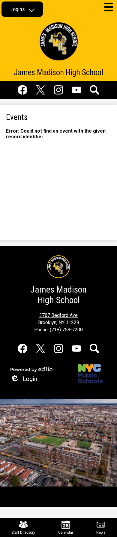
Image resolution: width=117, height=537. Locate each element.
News (101, 532)
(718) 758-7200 (66, 330)
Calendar (65, 532)
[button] (22, 9)
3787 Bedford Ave (58, 315)
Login (26, 379)
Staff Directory (23, 532)
